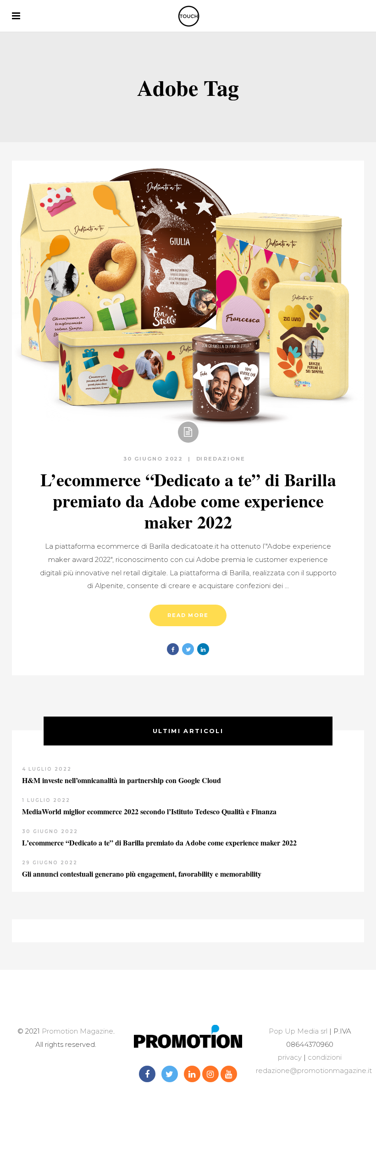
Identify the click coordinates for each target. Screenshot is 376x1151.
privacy (290, 1057)
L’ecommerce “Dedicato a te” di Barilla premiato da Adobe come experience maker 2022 (188, 500)
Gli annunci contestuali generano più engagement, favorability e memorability (141, 873)
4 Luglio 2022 (47, 769)
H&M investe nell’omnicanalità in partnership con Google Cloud (121, 780)
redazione (224, 459)
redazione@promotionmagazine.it (314, 1070)
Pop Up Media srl (298, 1031)
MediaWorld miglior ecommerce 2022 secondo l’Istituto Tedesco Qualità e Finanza (149, 811)
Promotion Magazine (77, 1031)
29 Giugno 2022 (49, 863)
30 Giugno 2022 (154, 459)
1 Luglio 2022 (46, 800)
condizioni (324, 1057)
